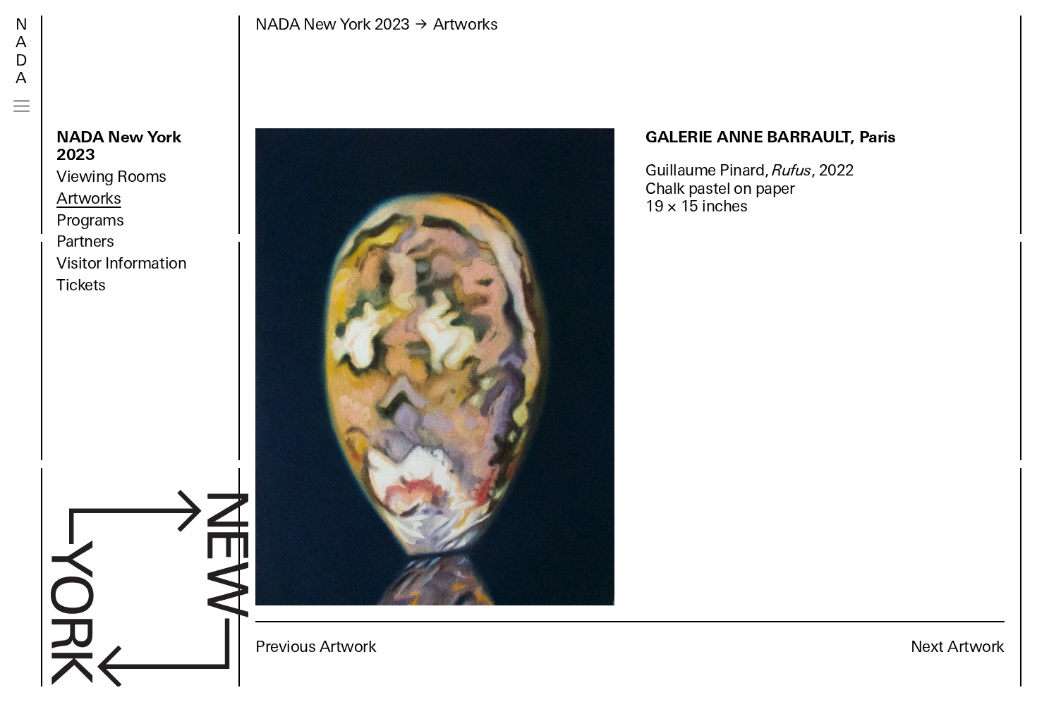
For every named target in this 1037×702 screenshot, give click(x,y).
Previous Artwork (316, 646)
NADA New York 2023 (118, 146)
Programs (89, 220)
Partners (85, 241)
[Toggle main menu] (21, 106)
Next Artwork (958, 646)
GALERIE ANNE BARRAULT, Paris (770, 137)
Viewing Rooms (111, 176)
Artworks (88, 198)
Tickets (81, 285)
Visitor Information (121, 263)
